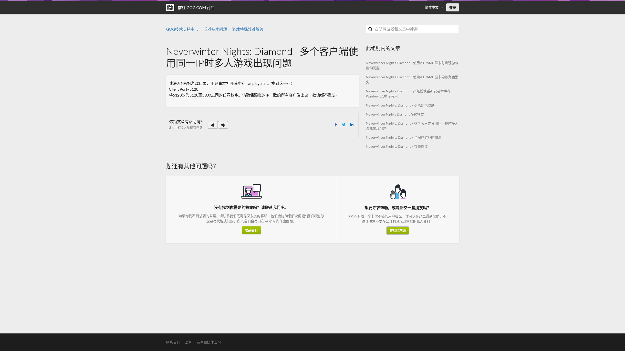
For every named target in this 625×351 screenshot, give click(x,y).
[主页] (170, 7)
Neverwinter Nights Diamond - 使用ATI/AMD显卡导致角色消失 (412, 79)
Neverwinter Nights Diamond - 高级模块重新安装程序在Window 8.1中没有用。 (408, 93)
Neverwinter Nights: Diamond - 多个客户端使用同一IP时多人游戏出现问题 (412, 125)
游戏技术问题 (215, 29)
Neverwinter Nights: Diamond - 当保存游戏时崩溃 (403, 137)
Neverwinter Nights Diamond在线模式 (395, 114)
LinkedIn (351, 124)
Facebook (335, 124)
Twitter (343, 124)
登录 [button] (452, 7)
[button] (213, 124)
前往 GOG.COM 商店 (196, 7)
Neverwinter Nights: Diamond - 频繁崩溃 (397, 146)
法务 (188, 342)
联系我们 (251, 230)
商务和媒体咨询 (209, 342)
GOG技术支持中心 (182, 29)
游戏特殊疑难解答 (247, 29)
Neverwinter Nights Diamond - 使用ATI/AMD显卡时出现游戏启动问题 (412, 65)
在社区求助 (398, 230)
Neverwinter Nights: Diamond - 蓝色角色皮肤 (400, 105)
